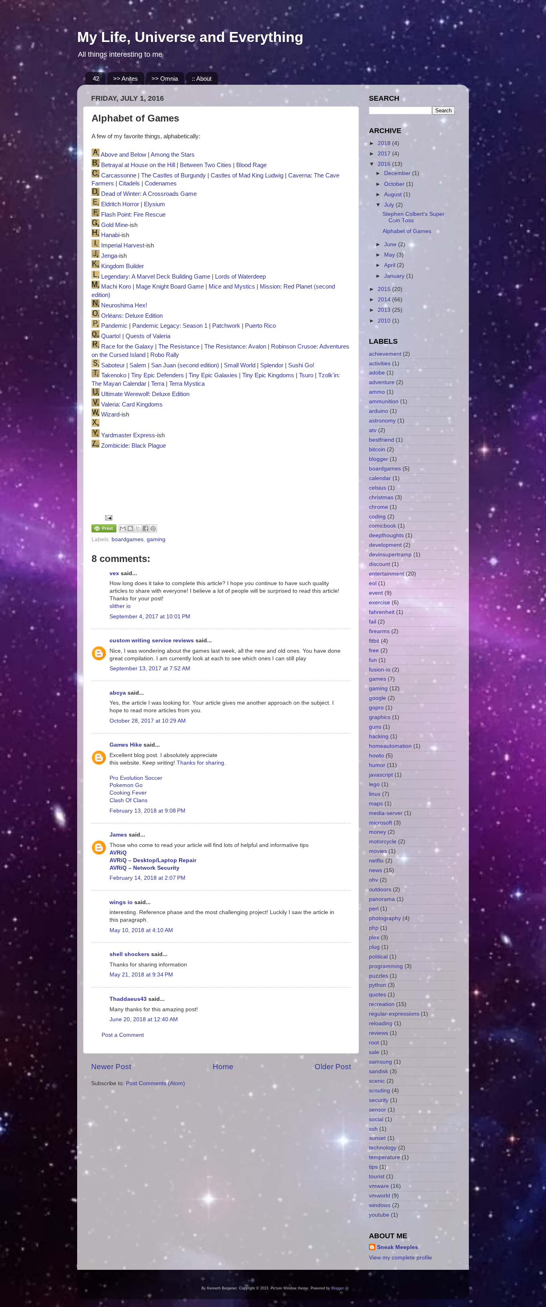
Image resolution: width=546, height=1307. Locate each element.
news (375, 870)
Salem (138, 365)
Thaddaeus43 (128, 999)
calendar (380, 478)
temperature (384, 1157)
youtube (379, 1215)
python (377, 985)
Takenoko (113, 375)
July (390, 205)
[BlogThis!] (130, 528)
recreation (382, 1004)
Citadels (129, 183)
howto (376, 756)
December (398, 173)
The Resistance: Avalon (235, 346)
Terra (157, 384)
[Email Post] (107, 517)
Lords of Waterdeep (240, 276)
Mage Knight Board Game (170, 286)
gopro (376, 708)
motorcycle (383, 842)
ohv (373, 880)
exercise (379, 603)
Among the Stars (173, 154)
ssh (373, 1129)
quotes (377, 995)
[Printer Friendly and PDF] (104, 529)
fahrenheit (382, 612)
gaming (156, 539)
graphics (380, 717)
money (377, 832)
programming (386, 966)
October (395, 184)
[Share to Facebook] (145, 528)
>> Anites (125, 78)
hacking (379, 736)
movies (378, 851)
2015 (385, 289)
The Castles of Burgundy (173, 175)
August (393, 194)
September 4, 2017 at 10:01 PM (150, 617)
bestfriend (381, 440)
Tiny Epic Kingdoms (268, 375)
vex (114, 573)
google (377, 698)
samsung (380, 1062)
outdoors (380, 890)
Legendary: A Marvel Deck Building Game (155, 276)
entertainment (386, 574)
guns (375, 727)
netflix (376, 861)
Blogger (337, 1288)
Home (223, 1066)
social (376, 1119)
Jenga (109, 256)
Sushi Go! (301, 365)
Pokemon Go (126, 785)
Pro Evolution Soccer (136, 778)
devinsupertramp (390, 555)
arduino (378, 411)
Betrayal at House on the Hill (138, 165)
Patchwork (226, 326)
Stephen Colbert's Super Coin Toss (413, 217)
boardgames (127, 539)
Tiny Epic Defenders (157, 375)
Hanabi (110, 235)
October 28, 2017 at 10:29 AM (148, 721)
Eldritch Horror (120, 204)
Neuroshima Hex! (124, 305)
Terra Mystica (187, 384)
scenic (377, 1081)
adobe (377, 373)
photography (385, 918)
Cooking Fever (128, 793)
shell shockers (129, 954)
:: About (201, 78)
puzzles (378, 976)
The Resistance (178, 346)
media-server (386, 813)
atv (373, 430)
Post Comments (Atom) (155, 1083)
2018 (385, 143)
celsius (377, 488)
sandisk (378, 1071)
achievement (385, 354)
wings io (121, 902)
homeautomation (390, 746)
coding (377, 517)
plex (374, 937)
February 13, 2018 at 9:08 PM (147, 811)
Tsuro (306, 375)
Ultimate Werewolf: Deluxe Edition (145, 394)
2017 (385, 154)
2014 (385, 300)
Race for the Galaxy (127, 346)
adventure (382, 382)
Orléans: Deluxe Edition (132, 316)
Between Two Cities (205, 165)
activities (380, 364)
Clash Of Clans (128, 800)
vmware (379, 1186)
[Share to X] (138, 528)
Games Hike (126, 745)
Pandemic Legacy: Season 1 (169, 326)
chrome (378, 507)
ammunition (384, 401)
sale (374, 1052)
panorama (382, 899)
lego (374, 784)
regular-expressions (394, 1014)
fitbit (374, 641)
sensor (377, 1110)
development (385, 545)
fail (372, 622)
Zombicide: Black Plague (133, 445)
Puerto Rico (260, 326)
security (379, 1100)
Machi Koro (116, 286)
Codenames (161, 183)
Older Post (333, 1066)
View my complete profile (400, 1258)
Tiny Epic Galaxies (213, 375)
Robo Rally (164, 355)
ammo (377, 392)
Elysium (154, 204)
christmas (381, 497)
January (395, 276)
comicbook (382, 526)
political (378, 957)
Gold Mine (114, 225)
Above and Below (123, 154)
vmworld (379, 1196)
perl (374, 909)
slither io (120, 606)
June (391, 244)
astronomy (382, 421)
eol (373, 583)
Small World (239, 365)
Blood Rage (251, 165)
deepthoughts (386, 535)
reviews (378, 1033)
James (118, 835)
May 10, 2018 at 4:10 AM (141, 930)
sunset (377, 1138)
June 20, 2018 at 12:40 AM (144, 1019)
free (374, 651)
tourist (377, 1176)
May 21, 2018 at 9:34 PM (141, 975)
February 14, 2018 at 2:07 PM (147, 878)
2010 (385, 321)
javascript (381, 775)
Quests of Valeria (148, 336)
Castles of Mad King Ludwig (247, 175)
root (374, 1043)
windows (380, 1205)
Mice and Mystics (232, 286)
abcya (118, 693)
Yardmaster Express (128, 435)
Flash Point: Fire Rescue (133, 214)
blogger (378, 459)
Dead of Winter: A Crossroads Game (149, 194)
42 (96, 78)
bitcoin (377, 449)
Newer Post (111, 1066)
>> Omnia (164, 78)
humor (377, 765)
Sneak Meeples (397, 1247)
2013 (385, 310)
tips (373, 1167)
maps (376, 804)
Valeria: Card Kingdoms (132, 404)
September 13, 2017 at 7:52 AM (150, 668)
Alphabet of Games (407, 231)
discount (379, 564)
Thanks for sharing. (201, 763)
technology (383, 1148)
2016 (385, 164)
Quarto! (111, 336)
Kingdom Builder (122, 266)
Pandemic (114, 326)
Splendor (271, 365)
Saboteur (113, 365)
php (374, 928)
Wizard (110, 414)
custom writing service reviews (152, 641)
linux (375, 794)
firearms (379, 631)
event (376, 593)
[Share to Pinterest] (153, 528)
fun (373, 660)
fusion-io (380, 670)
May (390, 255)
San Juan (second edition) (185, 365)
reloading (381, 1023)
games (377, 679)
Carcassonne (118, 175)
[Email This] (123, 528)
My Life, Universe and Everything (190, 37)
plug (374, 947)
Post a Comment (123, 1035)
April (390, 265)
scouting (379, 1091)
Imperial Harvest (122, 245)
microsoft (380, 823)
